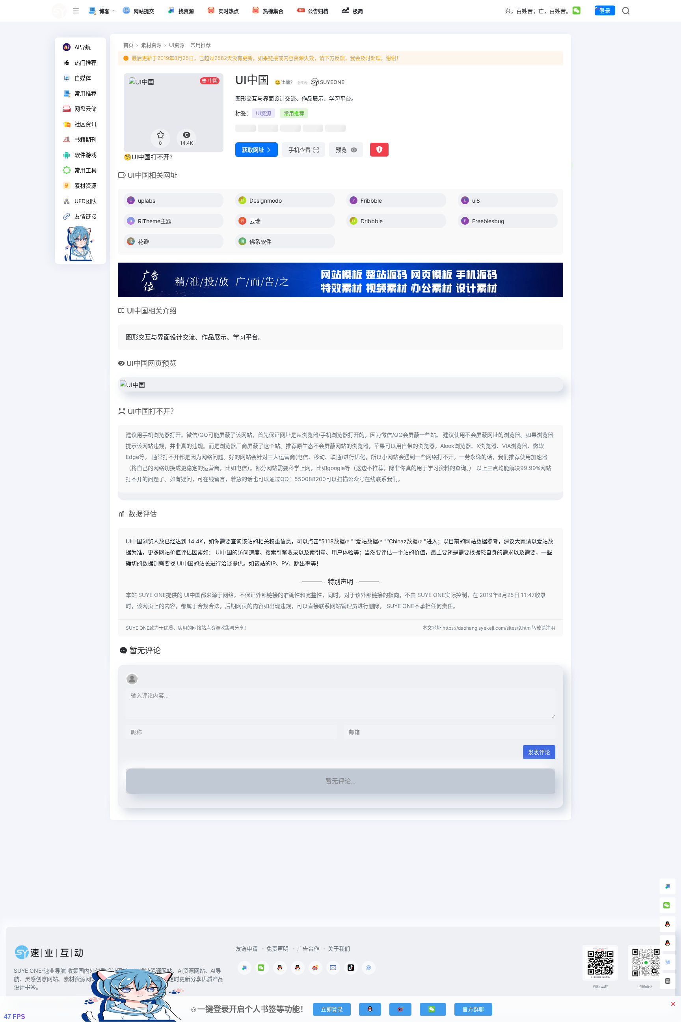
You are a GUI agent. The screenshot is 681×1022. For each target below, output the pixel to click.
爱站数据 (367, 541)
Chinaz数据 (403, 541)
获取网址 (253, 149)
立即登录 (332, 1009)
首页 (128, 45)
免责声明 (277, 948)
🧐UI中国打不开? (148, 157)
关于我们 (339, 948)
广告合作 (308, 948)
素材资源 (151, 45)
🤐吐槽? (283, 82)
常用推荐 (200, 45)
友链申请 (247, 948)
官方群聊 (473, 1009)
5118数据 (333, 541)
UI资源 (176, 45)
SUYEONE (332, 82)
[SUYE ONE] (49, 955)
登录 (604, 10)
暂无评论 (145, 650)
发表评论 (539, 752)
